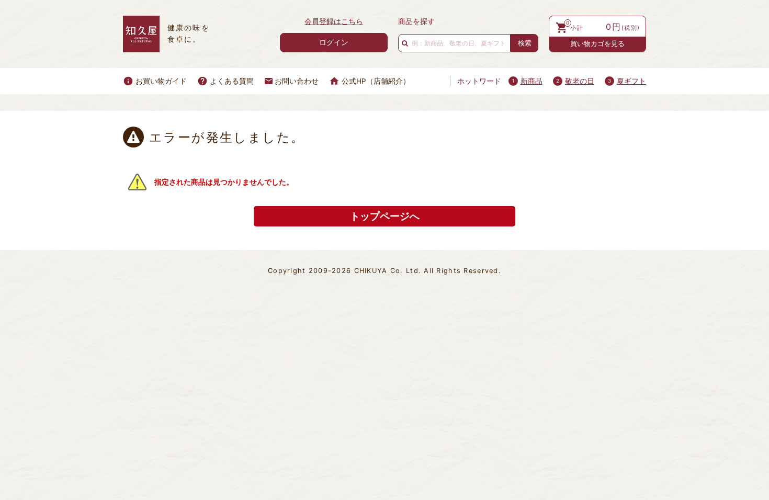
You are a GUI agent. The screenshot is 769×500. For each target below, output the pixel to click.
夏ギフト (631, 81)
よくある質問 (232, 81)
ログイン (333, 42)
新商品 (531, 81)
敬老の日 (579, 81)
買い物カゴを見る (597, 44)
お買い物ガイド (161, 81)
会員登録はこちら (333, 21)
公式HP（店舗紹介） (376, 81)
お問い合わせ (297, 81)
